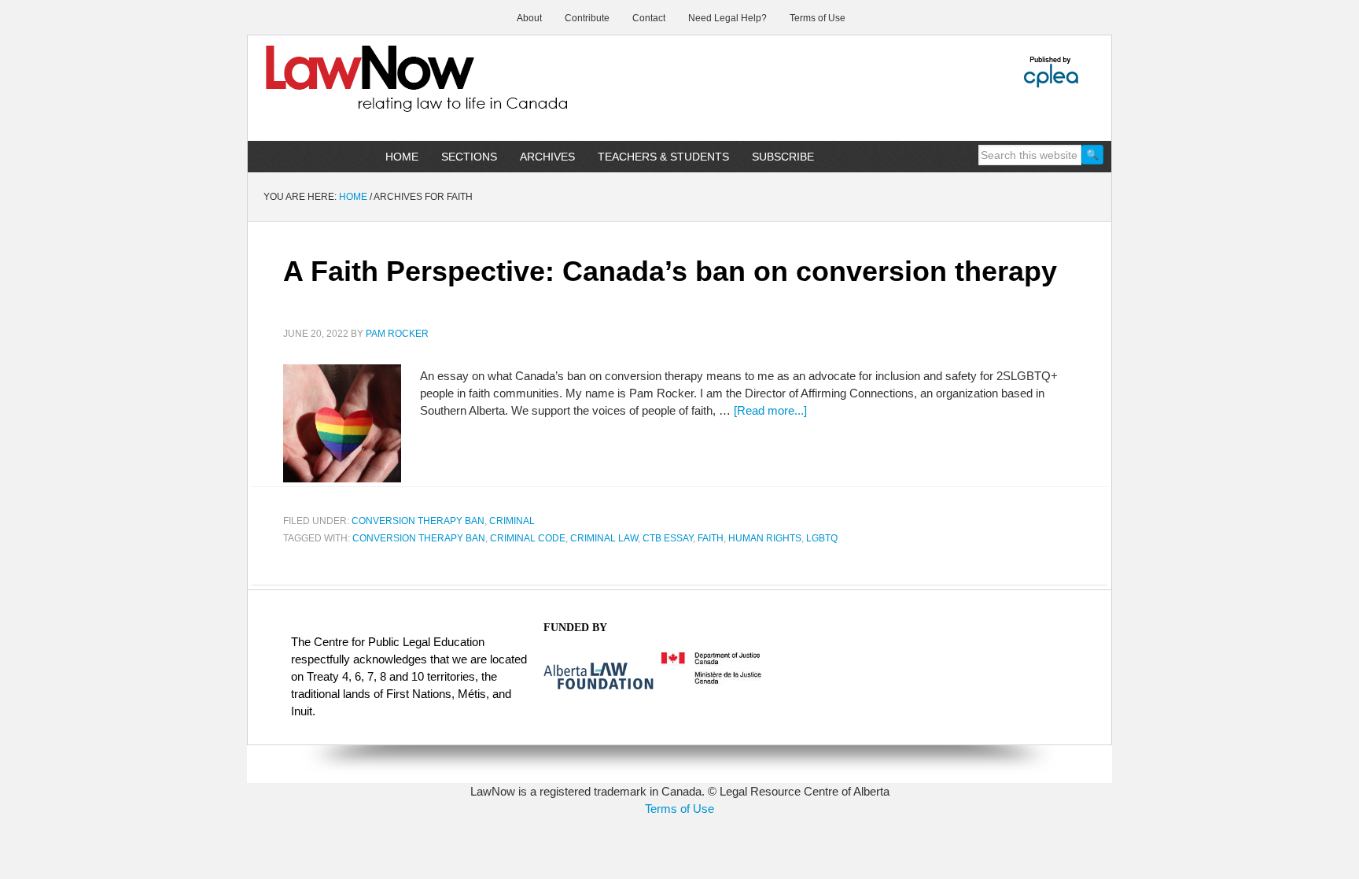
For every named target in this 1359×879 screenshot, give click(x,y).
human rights (764, 538)
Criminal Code (527, 538)
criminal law (604, 538)
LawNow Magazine (381, 89)
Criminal (512, 520)
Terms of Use (679, 808)
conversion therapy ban (418, 538)
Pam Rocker (397, 333)
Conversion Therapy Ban (418, 520)
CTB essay (668, 538)
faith (711, 538)
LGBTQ (822, 538)
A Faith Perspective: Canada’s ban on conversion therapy (670, 271)
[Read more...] (770, 410)
